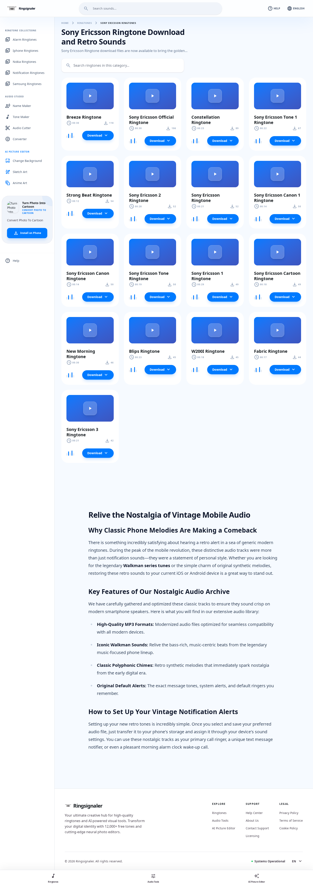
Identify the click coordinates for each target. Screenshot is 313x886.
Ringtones (84, 23)
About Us (252, 820)
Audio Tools (220, 820)
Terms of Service (291, 820)
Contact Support (257, 828)
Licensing (252, 836)
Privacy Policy (288, 813)
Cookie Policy (288, 828)
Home (65, 23)
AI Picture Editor (223, 828)
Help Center (254, 813)
